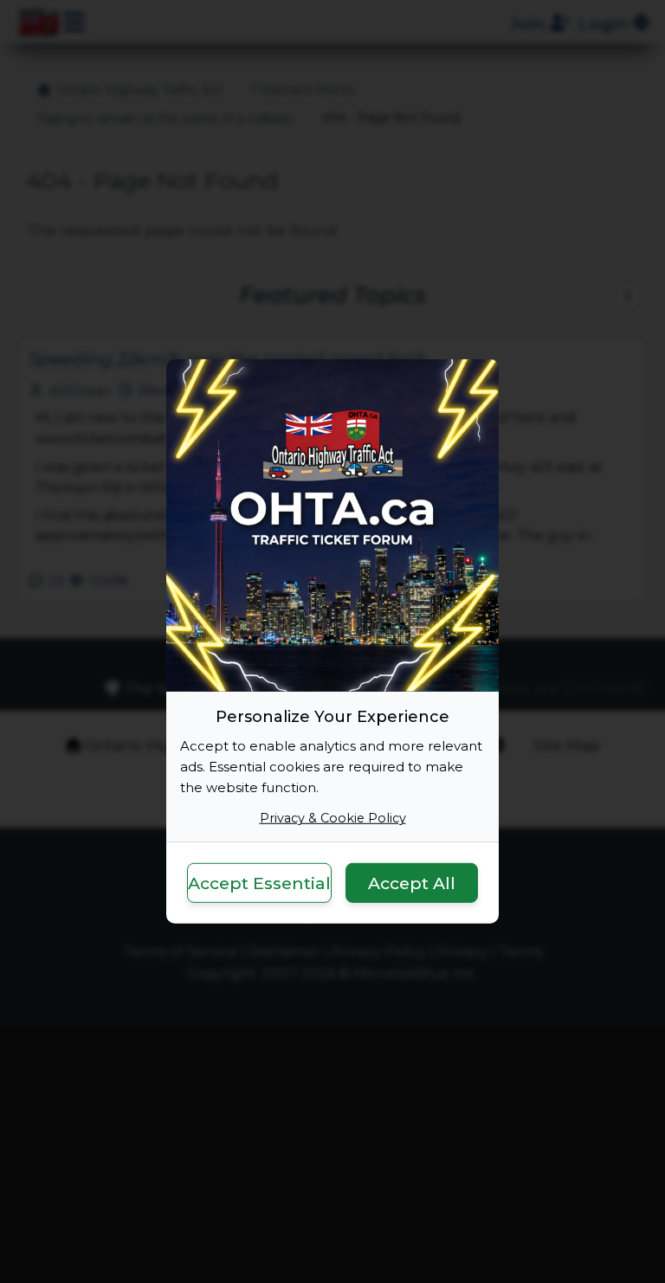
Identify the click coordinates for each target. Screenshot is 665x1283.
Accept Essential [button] (259, 882)
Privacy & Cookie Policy (333, 818)
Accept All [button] (411, 882)
